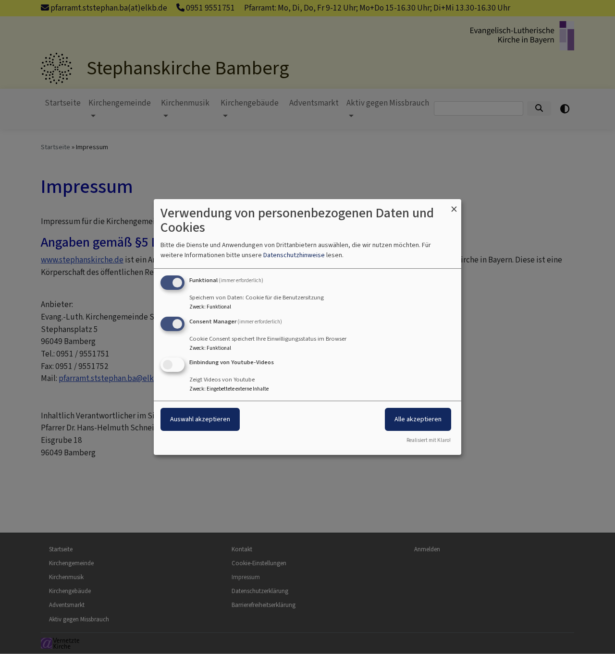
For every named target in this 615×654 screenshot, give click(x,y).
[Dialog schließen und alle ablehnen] (454, 205)
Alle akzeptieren (418, 419)
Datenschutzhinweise (294, 255)
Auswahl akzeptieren (200, 419)
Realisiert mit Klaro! (428, 440)
